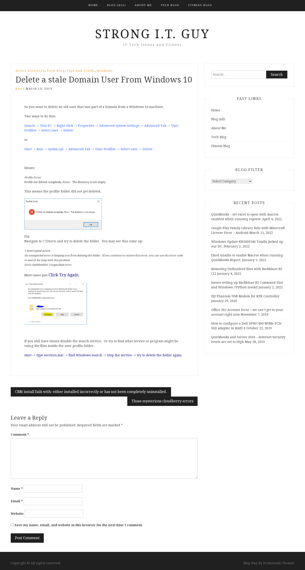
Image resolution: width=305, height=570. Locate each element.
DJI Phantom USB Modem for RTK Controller (245, 296)
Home (93, 5)
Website (17, 513)
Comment (20, 434)
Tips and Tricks (81, 70)
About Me (143, 5)
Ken (18, 88)
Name (17, 488)
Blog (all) (116, 5)
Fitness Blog (200, 5)
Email (17, 501)
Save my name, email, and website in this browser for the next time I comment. (79, 525)
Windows (105, 70)
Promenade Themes (278, 563)
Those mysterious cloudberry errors (162, 401)
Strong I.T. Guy (152, 34)
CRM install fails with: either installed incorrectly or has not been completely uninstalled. (91, 392)
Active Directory (30, 70)
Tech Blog (170, 5)
